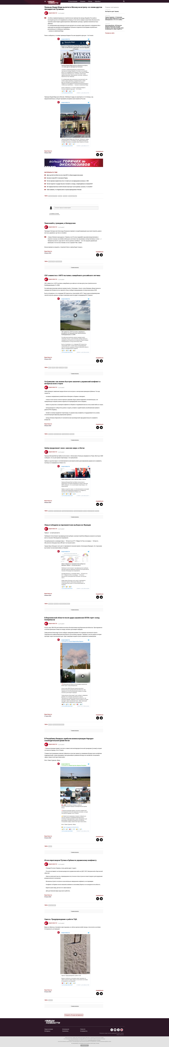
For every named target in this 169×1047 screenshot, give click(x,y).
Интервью (47, 1031)
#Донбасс (98, 1)
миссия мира (91, 511)
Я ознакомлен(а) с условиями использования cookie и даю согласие (85, 1043)
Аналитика (65, 1031)
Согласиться (84, 1045)
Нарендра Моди (72, 196)
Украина (72, 434)
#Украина (82, 1)
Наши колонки (48, 1029)
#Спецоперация (72, 1)
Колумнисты (83, 1031)
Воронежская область (58, 724)
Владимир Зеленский (67, 511)
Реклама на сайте (109, 33)
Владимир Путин (53, 196)
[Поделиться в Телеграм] (101, 154)
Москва (65, 196)
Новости (82, 1029)
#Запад (90, 1)
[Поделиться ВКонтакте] (97, 154)
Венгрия (51, 434)
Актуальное (65, 1029)
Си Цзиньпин (65, 434)
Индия (60, 196)
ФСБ (66, 367)
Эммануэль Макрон (65, 603)
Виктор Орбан (57, 434)
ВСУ (50, 367)
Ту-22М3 (61, 367)
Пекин (97, 511)
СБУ (57, 367)
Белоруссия (51, 261)
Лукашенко (59, 261)
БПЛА (50, 724)
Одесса (50, 1000)
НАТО (53, 367)
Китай (85, 511)
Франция (56, 603)
